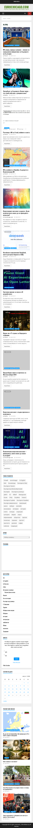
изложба (18, 506)
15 (24, 689)
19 (12, 692)
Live (29, 13)
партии (24, 517)
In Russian (6, 584)
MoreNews (24, 824)
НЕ (6, 656)
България (7, 492)
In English (22, 480)
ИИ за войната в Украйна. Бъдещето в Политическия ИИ (16, 157)
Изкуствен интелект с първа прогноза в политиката (16, 399)
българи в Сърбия (9, 500)
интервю (15, 509)
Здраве (5, 607)
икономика (7, 509)
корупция (19, 512)
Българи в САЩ (22, 483)
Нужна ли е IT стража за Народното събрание (16, 321)
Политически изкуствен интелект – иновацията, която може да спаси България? (16, 439)
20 (16, 692)
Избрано (5, 613)
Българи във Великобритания (13, 489)
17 (5, 692)
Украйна (17, 497)
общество (17, 517)
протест (21, 520)
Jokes (4, 587)
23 (28, 692)
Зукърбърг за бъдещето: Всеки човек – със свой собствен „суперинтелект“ (16, 79)
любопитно (13, 248)
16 (28, 689)
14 (20, 689)
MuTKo (6, 95)
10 (5, 689)
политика (17, 45)
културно (6, 514)
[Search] (25, 13)
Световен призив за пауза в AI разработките (16, 279)
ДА (6, 652)
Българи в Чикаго (9, 486)
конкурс (12, 512)
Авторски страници (9, 45)
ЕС (10, 494)
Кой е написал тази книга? (16, 750)
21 (20, 692)
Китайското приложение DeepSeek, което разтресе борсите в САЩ (16, 240)
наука (19, 514)
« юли (5, 701)
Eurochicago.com (16, 7)
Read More (7, 65)
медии (14, 514)
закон (5, 506)
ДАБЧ (5, 494)
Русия (5, 497)
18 (9, 692)
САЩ (10, 497)
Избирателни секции (8, 610)
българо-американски (10, 503)
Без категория (7, 598)
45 (4, 578)
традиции (14, 526)
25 (9, 695)
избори (12, 506)
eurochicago (13, 480)
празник (14, 520)
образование (8, 517)
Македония (22, 494)
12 (12, 689)
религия (14, 523)
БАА (5, 483)
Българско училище (18, 492)
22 (24, 692)
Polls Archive (6, 665)
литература (6, 619)
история (23, 509)
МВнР (15, 494)
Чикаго (24, 497)
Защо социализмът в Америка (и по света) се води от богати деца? (16, 804)
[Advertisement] (14, 558)
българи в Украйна (22, 500)
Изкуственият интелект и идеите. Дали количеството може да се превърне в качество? (16, 199)
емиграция (22, 503)
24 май (6, 480)
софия (20, 523)
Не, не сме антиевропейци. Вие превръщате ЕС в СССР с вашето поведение (16, 722)
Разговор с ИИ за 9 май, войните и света (16, 120)
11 (9, 689)
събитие (6, 526)
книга (5, 512)
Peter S (6, 55)
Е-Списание (17, 86)
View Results (16, 662)
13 (16, 689)
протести (7, 523)
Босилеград (11, 483)
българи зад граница (8, 601)
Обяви (4, 625)
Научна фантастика (10, 592)
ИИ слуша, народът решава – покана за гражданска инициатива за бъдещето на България (16, 37)
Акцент (5, 595)
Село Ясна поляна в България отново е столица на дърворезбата (16, 776)
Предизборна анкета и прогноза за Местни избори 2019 (16, 360)
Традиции (5, 631)
